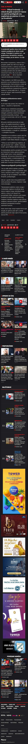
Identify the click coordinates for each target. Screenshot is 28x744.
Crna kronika (18, 416)
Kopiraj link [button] (17, 40)
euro (7, 220)
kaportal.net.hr (4, 733)
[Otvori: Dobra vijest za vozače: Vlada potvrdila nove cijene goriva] (21, 661)
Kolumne (9, 708)
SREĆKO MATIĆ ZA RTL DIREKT (19, 238)
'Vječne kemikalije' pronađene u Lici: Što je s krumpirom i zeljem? (7, 270)
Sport (2, 706)
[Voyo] (9, 715)
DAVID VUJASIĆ (8, 238)
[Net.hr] (3, 715)
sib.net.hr (20, 731)
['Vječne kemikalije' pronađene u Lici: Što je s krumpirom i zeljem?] (7, 264)
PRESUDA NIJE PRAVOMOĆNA (18, 452)
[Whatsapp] (11, 40)
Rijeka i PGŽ (18, 465)
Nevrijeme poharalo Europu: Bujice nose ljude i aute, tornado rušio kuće (20, 376)
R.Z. (3, 318)
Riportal (4, 21)
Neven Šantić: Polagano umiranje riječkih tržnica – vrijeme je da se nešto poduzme (7, 313)
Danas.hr (11, 215)
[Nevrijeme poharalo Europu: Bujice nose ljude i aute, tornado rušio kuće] (21, 369)
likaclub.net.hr (8, 736)
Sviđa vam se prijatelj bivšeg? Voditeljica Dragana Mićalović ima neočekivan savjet (7, 287)
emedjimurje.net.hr (4, 731)
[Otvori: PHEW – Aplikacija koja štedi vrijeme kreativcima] (21, 683)
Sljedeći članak (25, 244)
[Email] (14, 40)
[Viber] (8, 40)
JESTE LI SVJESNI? (5, 688)
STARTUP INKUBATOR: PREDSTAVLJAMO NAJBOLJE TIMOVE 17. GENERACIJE (20, 690)
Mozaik (17, 706)
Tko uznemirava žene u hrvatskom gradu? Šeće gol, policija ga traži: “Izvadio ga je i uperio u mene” (20, 424)
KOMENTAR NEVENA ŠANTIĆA (5, 307)
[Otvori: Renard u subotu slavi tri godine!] (7, 324)
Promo (15, 708)
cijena (3, 220)
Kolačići (2, 719)
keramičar (13, 220)
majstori (18, 220)
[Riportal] (5, 2)
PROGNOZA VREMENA (20, 306)
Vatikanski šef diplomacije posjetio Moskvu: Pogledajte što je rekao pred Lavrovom (21, 358)
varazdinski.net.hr (13, 731)
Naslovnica (4, 704)
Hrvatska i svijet (19, 317)
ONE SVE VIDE (18, 329)
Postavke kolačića (9, 719)
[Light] (15, 2)
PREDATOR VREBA (18, 420)
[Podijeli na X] (5, 40)
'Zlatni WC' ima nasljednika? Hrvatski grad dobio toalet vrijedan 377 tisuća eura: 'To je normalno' (20, 288)
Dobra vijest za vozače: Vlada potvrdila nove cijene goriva (20, 668)
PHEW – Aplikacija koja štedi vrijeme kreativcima (21, 696)
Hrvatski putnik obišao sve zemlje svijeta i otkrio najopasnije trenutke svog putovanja (7, 359)
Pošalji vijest (20, 722)
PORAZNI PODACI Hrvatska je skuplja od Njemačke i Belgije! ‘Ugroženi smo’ (7, 692)
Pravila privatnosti (17, 719)
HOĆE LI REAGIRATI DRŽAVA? (5, 667)
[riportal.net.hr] (3, 739)
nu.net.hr (2, 736)
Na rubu (3, 708)
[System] (17, 2)
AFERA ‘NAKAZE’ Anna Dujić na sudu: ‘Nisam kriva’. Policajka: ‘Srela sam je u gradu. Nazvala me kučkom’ (20, 441)
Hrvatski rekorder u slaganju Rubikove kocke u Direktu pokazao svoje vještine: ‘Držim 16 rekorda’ (9, 245)
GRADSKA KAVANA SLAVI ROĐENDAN (7, 330)
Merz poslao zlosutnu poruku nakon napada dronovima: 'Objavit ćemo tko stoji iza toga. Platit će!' (7, 377)
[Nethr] (22, 715)
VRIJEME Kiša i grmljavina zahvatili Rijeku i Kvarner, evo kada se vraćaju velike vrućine (20, 311)
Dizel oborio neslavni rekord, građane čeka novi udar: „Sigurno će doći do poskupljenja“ (7, 672)
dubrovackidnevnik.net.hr (19, 733)
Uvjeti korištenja (13, 722)
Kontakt (2, 725)
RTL (11, 75)
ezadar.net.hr (10, 733)
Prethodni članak (2, 244)
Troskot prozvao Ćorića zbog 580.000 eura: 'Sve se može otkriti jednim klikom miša (21, 271)
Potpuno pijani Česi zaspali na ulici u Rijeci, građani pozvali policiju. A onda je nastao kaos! (20, 411)
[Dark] (20, 2)
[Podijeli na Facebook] (2, 40)
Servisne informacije (5, 722)
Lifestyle (4, 336)
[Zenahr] (15, 715)
